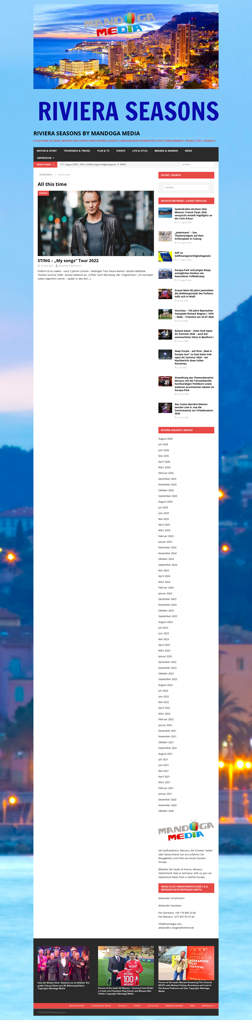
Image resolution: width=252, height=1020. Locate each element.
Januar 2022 (165, 725)
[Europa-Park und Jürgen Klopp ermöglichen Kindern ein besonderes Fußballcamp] (165, 274)
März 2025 (164, 530)
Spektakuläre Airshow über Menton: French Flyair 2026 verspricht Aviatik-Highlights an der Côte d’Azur (193, 213)
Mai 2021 (163, 771)
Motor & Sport (47, 150)
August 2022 (165, 685)
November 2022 (167, 667)
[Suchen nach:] (197, 164)
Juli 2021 (163, 759)
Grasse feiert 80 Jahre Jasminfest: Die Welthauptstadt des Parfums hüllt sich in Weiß (194, 293)
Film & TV (103, 150)
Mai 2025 (163, 519)
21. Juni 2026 (183, 417)
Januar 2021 (165, 793)
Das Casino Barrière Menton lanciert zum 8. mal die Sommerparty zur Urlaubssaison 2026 (194, 409)
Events (120, 150)
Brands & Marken (166, 150)
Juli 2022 (163, 690)
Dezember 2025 (167, 478)
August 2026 (165, 438)
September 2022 (167, 679)
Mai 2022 (163, 702)
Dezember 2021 (167, 730)
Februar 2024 (166, 587)
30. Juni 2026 (183, 394)
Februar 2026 (166, 473)
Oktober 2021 (166, 742)
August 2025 (165, 501)
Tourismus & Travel (77, 150)
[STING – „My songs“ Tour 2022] (96, 223)
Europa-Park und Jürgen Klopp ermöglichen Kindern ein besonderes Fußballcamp (193, 273)
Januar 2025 (165, 541)
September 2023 (167, 616)
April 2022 (164, 707)
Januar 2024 (165, 593)
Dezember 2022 (167, 662)
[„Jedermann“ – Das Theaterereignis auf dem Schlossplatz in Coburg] (165, 236)
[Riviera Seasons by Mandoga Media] (126, 87)
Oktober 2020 (166, 810)
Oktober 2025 (166, 490)
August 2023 (165, 622)
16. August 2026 (184, 242)
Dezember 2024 (167, 547)
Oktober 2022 (166, 673)
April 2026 (164, 461)
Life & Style (140, 150)
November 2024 (167, 553)
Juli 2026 (163, 444)
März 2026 (164, 467)
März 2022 (164, 713)
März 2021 (164, 782)
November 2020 (167, 805)
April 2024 (164, 576)
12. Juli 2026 (182, 341)
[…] (89, 278)
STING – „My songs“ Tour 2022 (68, 260)
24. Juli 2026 (182, 300)
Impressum (44, 158)
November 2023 (167, 604)
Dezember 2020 (167, 799)
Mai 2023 (163, 639)
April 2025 (164, 524)
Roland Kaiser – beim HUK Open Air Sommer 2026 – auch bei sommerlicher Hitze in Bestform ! (194, 334)
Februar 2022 (166, 719)
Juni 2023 (163, 633)
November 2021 (167, 736)
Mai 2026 (163, 455)
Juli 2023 (163, 627)
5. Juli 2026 (182, 367)
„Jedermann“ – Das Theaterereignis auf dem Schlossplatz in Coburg (189, 235)
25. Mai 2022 (47, 265)
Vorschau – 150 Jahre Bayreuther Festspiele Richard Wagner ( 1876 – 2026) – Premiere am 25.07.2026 (194, 313)
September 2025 (167, 496)
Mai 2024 (163, 570)
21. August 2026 (184, 222)
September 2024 (167, 564)
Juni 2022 (163, 696)
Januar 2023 (165, 656)
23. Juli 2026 (182, 321)
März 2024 (164, 581)
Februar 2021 (166, 788)
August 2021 (165, 753)
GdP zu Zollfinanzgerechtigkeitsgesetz (193, 254)
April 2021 (164, 776)
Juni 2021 (163, 765)
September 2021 (167, 748)
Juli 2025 (163, 507)
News (188, 150)
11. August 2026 (184, 259)
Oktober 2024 (166, 559)
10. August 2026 (184, 280)
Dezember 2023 (167, 599)
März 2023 (164, 650)
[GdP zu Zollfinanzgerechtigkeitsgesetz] (165, 256)
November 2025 (167, 484)
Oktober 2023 (166, 610)
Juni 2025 (163, 513)
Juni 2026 (163, 450)
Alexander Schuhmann (69, 265)
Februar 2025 (166, 536)
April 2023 (164, 644)
